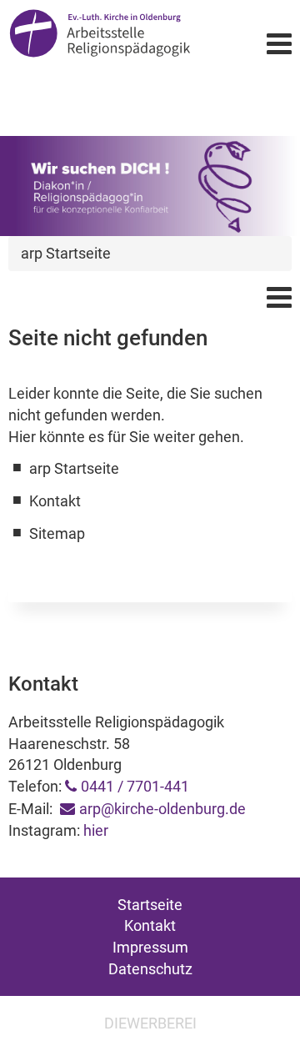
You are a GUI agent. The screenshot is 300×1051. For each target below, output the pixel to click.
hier (95, 830)
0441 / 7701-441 (135, 786)
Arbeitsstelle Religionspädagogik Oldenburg (100, 43)
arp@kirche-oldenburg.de (162, 808)
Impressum (150, 947)
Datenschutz (150, 969)
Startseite (150, 904)
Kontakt (150, 925)
